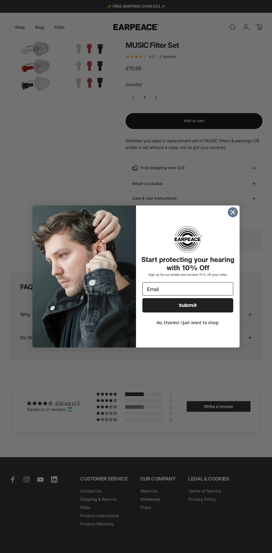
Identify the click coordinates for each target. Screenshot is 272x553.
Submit (188, 305)
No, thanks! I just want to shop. (187, 323)
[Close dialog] (232, 212)
